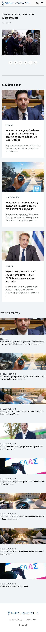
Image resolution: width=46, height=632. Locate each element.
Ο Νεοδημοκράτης (14, 198)
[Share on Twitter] (16, 63)
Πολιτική (9, 267)
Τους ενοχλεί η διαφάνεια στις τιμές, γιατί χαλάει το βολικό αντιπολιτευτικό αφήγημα (22, 205)
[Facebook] (19, 625)
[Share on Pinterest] (20, 63)
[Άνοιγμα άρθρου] (23, 105)
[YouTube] (26, 625)
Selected (10, 125)
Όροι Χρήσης (16, 619)
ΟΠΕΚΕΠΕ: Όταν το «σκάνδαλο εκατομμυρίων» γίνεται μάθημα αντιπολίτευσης (22, 517)
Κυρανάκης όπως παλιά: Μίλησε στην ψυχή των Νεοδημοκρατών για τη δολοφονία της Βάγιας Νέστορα (22, 135)
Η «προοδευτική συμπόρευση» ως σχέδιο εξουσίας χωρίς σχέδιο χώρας (22, 482)
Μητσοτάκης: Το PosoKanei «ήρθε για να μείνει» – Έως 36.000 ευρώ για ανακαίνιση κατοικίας (20, 276)
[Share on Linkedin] (25, 63)
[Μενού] (42, 3)
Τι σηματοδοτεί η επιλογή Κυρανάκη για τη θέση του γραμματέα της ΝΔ (21, 447)
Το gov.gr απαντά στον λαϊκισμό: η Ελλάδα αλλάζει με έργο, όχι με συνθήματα (21, 413)
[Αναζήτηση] (37, 3)
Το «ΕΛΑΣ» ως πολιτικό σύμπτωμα (14, 586)
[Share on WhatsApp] (30, 63)
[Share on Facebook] (11, 63)
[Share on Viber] (35, 63)
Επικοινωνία (31, 619)
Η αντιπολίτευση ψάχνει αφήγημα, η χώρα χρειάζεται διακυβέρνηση (22, 552)
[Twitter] (23, 625)
